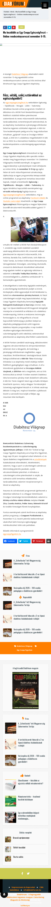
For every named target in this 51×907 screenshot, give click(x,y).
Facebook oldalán (38, 198)
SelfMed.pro (25, 906)
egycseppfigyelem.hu (12, 534)
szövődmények (40, 459)
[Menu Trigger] (45, 5)
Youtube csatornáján (11, 201)
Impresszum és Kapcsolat (23, 887)
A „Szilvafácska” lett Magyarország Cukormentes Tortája (27, 562)
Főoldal (6, 12)
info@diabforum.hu (32, 890)
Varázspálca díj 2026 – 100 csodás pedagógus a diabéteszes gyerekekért (28, 589)
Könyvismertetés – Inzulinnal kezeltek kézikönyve (29, 798)
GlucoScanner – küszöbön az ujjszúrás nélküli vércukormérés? (30, 782)
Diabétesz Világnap (20, 74)
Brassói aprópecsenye (21, 837)
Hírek (12, 12)
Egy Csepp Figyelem (24, 650)
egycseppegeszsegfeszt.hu (17, 103)
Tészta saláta (18, 856)
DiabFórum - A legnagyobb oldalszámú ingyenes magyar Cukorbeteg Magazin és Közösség (25, 897)
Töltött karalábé (19, 847)
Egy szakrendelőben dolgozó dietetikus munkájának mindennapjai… (28, 815)
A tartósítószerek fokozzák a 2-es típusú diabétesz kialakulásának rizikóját (29, 576)
